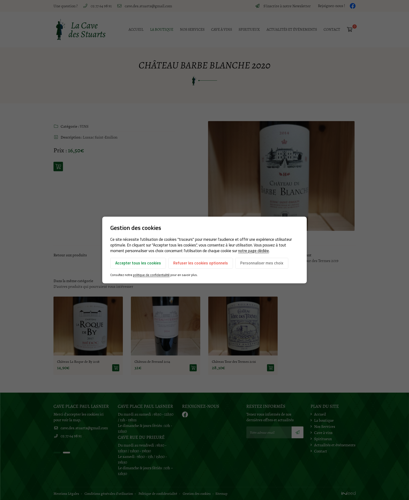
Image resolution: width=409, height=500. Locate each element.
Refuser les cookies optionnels (200, 263)
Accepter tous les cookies (138, 263)
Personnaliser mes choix (261, 263)
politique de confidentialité (151, 274)
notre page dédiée (253, 251)
